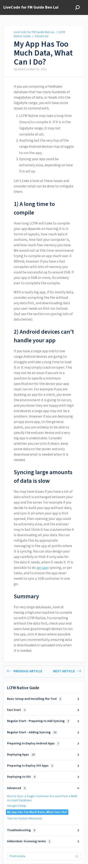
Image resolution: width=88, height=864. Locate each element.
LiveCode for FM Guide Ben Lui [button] (30, 7)
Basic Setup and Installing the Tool (34, 699)
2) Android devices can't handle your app (44, 336)
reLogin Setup (16, 806)
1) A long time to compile (34, 208)
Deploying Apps (21, 754)
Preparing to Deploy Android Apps (33, 743)
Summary (26, 596)
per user (42, 567)
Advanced (41, 36)
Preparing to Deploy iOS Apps (30, 765)
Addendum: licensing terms (28, 841)
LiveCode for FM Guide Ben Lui (34, 32)
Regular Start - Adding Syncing (31, 732)
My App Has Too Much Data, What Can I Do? (43, 53)
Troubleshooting (21, 830)
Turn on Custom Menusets (24, 818)
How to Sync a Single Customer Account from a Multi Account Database (42, 798)
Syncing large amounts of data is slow (43, 476)
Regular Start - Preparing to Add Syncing (38, 721)
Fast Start (16, 710)
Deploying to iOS (21, 777)
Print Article (17, 856)
